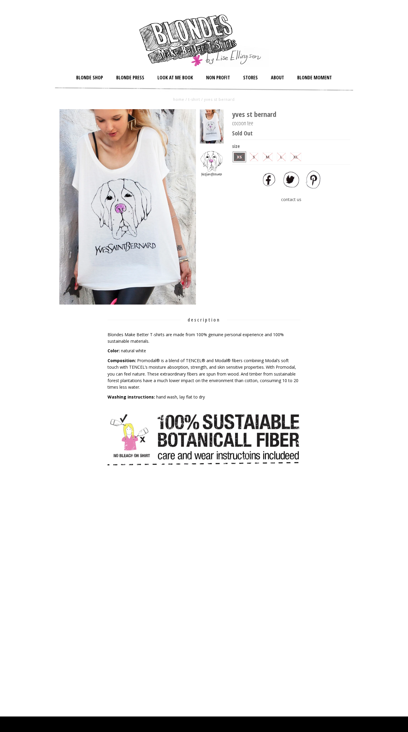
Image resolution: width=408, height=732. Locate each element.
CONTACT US (291, 199)
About (277, 77)
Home (178, 99)
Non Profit (218, 77)
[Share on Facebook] (269, 187)
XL (295, 157)
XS (239, 157)
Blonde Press (130, 77)
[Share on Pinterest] (313, 187)
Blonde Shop (89, 77)
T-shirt (194, 99)
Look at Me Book (175, 77)
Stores (250, 77)
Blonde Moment (314, 77)
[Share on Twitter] (291, 187)
